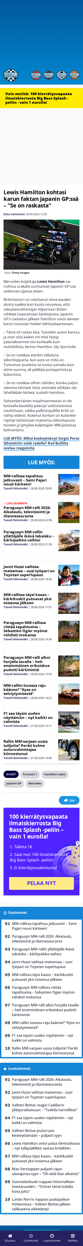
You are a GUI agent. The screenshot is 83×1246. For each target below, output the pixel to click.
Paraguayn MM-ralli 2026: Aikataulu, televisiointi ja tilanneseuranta (27, 511)
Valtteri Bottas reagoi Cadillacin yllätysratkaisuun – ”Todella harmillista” (44, 1107)
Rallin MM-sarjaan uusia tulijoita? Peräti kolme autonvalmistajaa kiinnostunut (26, 747)
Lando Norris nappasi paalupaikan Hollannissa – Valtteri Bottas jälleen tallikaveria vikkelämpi (41, 1204)
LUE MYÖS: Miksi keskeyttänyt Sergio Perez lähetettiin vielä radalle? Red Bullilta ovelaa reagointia (41, 443)
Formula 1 (30, 774)
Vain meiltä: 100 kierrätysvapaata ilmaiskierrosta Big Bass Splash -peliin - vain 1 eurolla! (38, 98)
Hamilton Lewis (55, 774)
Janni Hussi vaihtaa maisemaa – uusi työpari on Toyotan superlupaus (29, 570)
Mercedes (34, 783)
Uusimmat (17, 912)
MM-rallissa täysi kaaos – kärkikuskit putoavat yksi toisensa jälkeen (28, 598)
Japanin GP (13, 783)
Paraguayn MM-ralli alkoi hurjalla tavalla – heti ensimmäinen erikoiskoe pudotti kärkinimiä (27, 663)
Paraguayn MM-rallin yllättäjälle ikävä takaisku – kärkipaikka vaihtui (29, 535)
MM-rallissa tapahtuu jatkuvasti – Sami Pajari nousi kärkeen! (25, 480)
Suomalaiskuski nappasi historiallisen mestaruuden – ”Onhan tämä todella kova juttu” (43, 1186)
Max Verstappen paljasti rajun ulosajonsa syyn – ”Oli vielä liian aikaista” (45, 1171)
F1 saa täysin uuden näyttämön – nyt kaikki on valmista (28, 717)
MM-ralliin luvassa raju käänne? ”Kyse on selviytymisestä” (25, 689)
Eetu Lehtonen (14, 214)
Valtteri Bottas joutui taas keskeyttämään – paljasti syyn (37, 1133)
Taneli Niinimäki (16, 488)
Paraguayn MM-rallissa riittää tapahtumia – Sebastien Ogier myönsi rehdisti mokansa (25, 628)
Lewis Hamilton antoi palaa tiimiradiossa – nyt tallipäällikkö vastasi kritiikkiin (46, 1146)
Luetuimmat (19, 1068)
